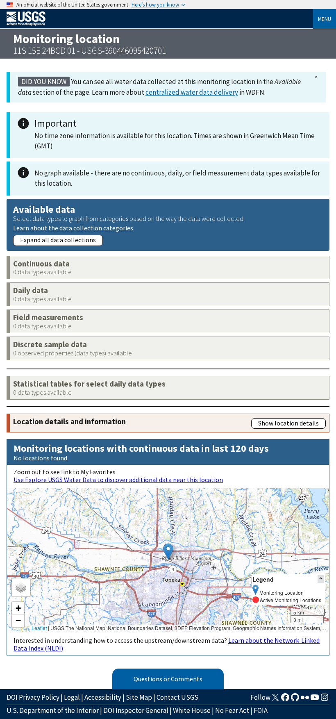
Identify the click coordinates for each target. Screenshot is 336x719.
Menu (324, 19)
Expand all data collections (58, 240)
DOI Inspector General (135, 710)
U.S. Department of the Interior (53, 710)
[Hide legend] (321, 579)
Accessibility (102, 697)
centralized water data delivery (191, 92)
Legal (72, 697)
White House (192, 710)
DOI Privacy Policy (33, 697)
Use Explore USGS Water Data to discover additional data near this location (118, 480)
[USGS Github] (295, 699)
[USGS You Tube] (315, 699)
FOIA (261, 710)
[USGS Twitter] (275, 699)
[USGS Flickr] (305, 699)
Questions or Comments (168, 679)
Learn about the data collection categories (73, 228)
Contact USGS (177, 697)
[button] (168, 551)
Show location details (288, 423)
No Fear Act (232, 710)
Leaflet (39, 627)
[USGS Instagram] (324, 699)
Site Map (139, 697)
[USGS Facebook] (285, 699)
